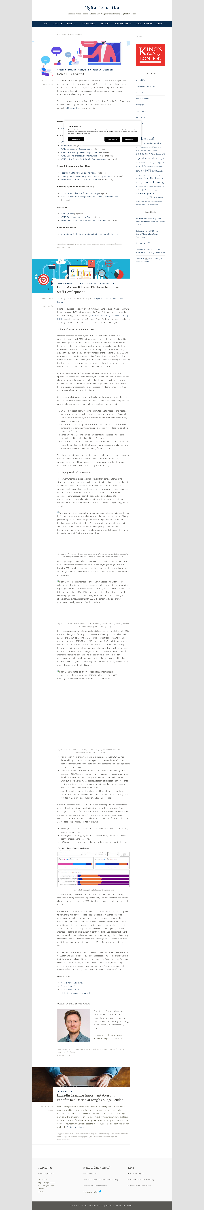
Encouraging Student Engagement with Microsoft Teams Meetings (89, 196)
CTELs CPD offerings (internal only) (76, 993)
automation (75, 1049)
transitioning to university (152, 201)
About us (57, 24)
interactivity (159, 166)
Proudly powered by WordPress (86, 1206)
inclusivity (151, 166)
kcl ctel (50, 1111)
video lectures (154, 204)
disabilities (143, 163)
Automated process (146, 150)
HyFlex (144, 166)
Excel (148, 163)
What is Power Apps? (70, 989)
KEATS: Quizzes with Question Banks (76, 148)
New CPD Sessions (70, 74)
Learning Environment (146, 175)
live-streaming (156, 175)
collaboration (157, 154)
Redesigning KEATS (143, 243)
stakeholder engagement (80, 1137)
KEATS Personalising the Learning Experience (80, 152)
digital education (93, 244)
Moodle (108, 244)
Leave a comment (63, 247)
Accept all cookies (129, 139)
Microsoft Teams (143, 178)
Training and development (67, 1052)
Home (46, 24)
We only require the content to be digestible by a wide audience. (146, 1179)
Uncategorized (106, 70)
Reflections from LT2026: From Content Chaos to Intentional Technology (147, 234)
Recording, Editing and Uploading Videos (78, 172)
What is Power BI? (68, 986)
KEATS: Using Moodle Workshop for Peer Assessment (84, 159)
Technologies (88, 24)
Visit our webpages (90, 1173)
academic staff (68, 244)
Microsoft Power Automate (99, 1049)
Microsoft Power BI (117, 1049)
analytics (66, 1049)
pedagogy (140, 186)
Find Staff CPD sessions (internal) (95, 1185)
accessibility (142, 143)
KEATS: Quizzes (67, 145)
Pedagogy (105, 24)
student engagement (146, 193)
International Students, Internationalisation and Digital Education (89, 234)
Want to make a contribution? (141, 1185)
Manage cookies (76, 139)
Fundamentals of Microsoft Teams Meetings (80, 193)
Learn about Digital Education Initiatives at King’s (101, 1179)
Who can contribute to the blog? (142, 1179)
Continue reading (75, 1127)
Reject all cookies (112, 139)
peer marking (147, 186)
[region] (102, 133)
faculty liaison (154, 163)
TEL (151, 197)
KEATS (102, 244)
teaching (93, 1137)
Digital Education (102, 8)
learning (138, 175)
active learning (80, 244)
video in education (145, 205)
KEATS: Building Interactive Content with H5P (80, 155)
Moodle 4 (71, 24)
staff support (117, 244)
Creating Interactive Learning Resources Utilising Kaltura (85, 176)
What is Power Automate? (72, 982)
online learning (115, 1134)
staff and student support (157, 186)
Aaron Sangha (48, 85)
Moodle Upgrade (140, 183)
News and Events (123, 24)
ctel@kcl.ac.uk (70, 108)
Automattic (127, 1206)
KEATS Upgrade (157, 171)
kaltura (139, 170)
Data (86, 1049)
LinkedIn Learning (102, 1134)
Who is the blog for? (137, 1173)
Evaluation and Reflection (149, 24)
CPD (81, 1049)
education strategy (87, 1134)
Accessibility (140, 80)
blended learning (69, 1134)
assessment (148, 146)
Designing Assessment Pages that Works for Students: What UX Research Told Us (150, 222)
